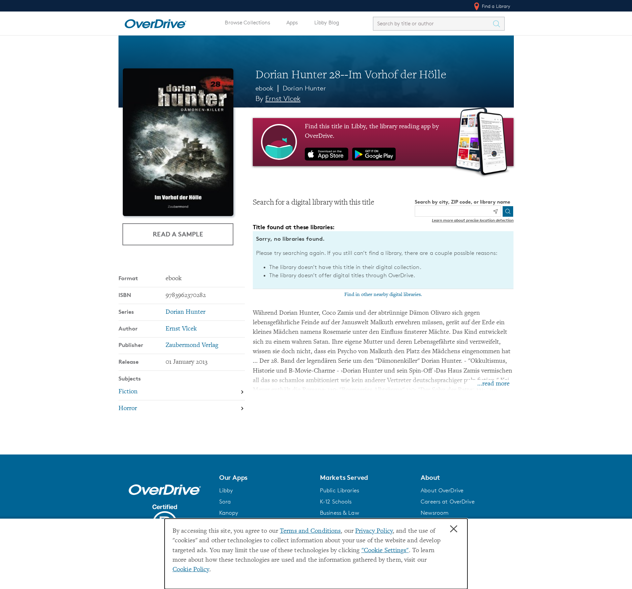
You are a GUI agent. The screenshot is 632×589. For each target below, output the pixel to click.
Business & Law (339, 512)
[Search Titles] (498, 23)
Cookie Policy (190, 570)
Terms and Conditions (310, 531)
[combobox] (432, 23)
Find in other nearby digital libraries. (383, 294)
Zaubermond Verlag (192, 345)
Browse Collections (247, 22)
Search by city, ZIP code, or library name (462, 202)
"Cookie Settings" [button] (385, 551)
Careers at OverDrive (447, 501)
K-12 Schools (336, 501)
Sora (225, 501)
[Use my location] (495, 211)
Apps (292, 22)
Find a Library (496, 6)
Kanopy (228, 512)
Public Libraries (339, 490)
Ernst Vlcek (283, 98)
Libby (226, 490)
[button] (265, 477)
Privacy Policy (374, 531)
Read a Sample (178, 234)
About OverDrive (442, 490)
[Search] (508, 211)
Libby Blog (326, 22)
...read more (493, 384)
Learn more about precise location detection (473, 220)
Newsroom (435, 512)
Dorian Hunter (304, 88)
